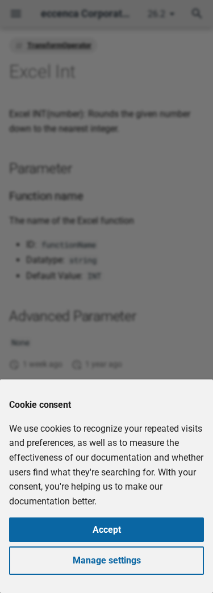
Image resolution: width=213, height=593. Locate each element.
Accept (107, 529)
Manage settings (107, 560)
